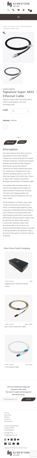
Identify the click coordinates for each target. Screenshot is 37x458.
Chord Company (20, 26)
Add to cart (10, 142)
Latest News (7, 415)
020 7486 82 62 (8, 433)
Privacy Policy (8, 421)
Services (6, 413)
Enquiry (21, 142)
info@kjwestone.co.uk (10, 435)
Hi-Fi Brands (11, 26)
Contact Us (7, 419)
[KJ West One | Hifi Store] (18, 4)
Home (5, 26)
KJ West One (15, 448)
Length (5, 110)
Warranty (6, 120)
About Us (7, 417)
